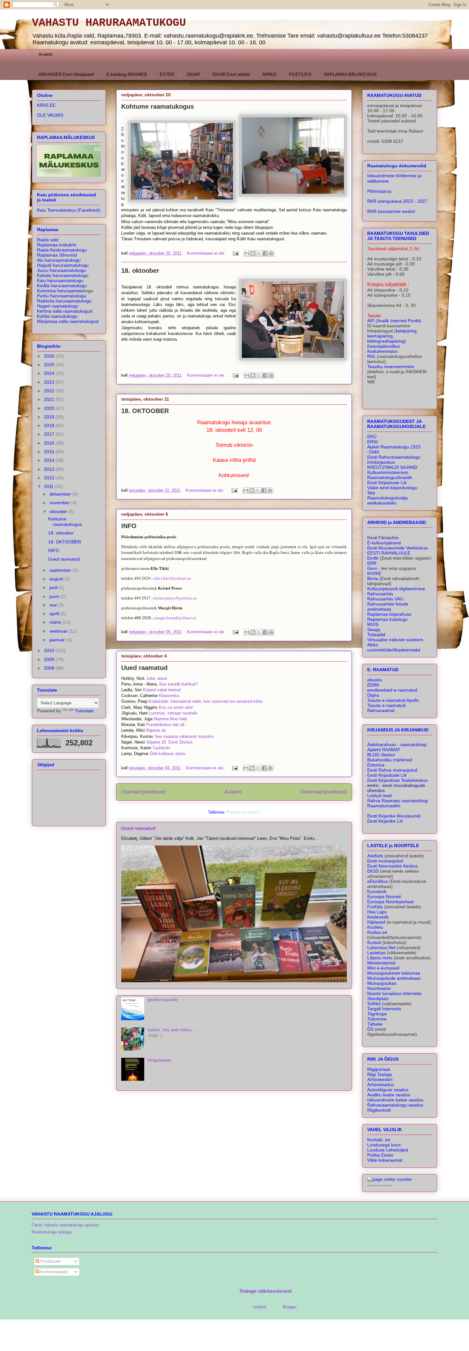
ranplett (259, 1306)
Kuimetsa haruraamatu (60, 290)
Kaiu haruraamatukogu (60, 280)
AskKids (375, 855)
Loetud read (379, 795)
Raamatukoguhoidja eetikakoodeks (387, 500)
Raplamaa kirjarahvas (389, 614)
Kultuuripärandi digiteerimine (396, 588)
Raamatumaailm (383, 805)
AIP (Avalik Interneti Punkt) (394, 320)
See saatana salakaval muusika (183, 736)
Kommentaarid (53, 1271)
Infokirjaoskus (381, 462)
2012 (50, 477)
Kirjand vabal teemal (162, 689)
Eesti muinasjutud (385, 860)
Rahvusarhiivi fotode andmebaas (387, 606)
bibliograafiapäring (386, 341)
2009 (50, 659)
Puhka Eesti (379, 1155)
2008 (50, 668)
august (56, 578)
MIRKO (269, 74)
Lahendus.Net (381, 947)
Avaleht (46, 54)
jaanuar (57, 639)
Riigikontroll (379, 1110)
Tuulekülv (161, 747)
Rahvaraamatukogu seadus (395, 1105)
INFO (129, 525)
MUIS (372, 624)
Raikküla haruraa (64, 300)
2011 (49, 486)
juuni (54, 596)
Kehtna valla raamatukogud (65, 311)
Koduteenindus (382, 351)
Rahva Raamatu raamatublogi (397, 800)
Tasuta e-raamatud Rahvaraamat (386, 708)
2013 (50, 469)
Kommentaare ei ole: (207, 253)
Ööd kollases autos (167, 753)
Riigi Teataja (379, 1074)
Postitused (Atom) (243, 812)
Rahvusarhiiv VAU (385, 598)
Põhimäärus (379, 191)
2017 (50, 434)
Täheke (375, 1024)
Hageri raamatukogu (57, 306)
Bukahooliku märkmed (389, 759)
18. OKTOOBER (145, 410)
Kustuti (374, 942)
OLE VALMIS (50, 115)
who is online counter (374, 1185)
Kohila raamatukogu (57, 316)
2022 (50, 390)
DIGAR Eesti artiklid (231, 74)
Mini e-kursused (383, 967)
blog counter (387, 1185)
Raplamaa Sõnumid (57, 255)
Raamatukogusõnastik (389, 477)
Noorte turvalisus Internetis (394, 993)
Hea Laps (377, 911)
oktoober (59, 511)
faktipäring (406, 330)
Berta (373, 578)
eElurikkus (377, 881)
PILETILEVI (300, 74)
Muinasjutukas (381, 983)
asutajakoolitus (385, 346)
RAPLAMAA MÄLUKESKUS (350, 74)
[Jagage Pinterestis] (271, 253)
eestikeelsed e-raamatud (392, 690)
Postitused (49, 1261)
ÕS (370, 1029)
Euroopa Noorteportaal (390, 901)
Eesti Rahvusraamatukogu (394, 457)
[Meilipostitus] (235, 253)
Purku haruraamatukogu (61, 295)
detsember (60, 494)
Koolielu (375, 927)
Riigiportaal (378, 1069)
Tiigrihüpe (377, 1013)
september (60, 570)
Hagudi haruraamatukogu (63, 265)
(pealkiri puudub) (162, 999)
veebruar (59, 631)
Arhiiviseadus (380, 1084)
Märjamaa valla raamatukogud (68, 321)
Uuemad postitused (143, 792)
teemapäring (380, 335)
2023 (50, 382)
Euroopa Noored (384, 896)
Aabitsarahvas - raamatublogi (397, 744)
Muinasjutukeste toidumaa (393, 973)
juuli (54, 587)
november (60, 502)
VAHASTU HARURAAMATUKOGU (109, 23)
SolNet (374, 1003)
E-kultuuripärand (384, 542)
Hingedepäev (159, 1060)
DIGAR (193, 74)
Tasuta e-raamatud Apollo (393, 700)
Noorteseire (379, 988)
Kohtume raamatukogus (157, 106)
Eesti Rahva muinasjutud (392, 770)
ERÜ (371, 436)
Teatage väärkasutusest (265, 1291)
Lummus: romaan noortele (173, 713)
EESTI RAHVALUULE (388, 553)
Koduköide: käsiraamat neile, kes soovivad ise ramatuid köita (205, 701)
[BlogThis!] (253, 253)
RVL (371, 356)
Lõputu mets (380, 957)
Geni (372, 568)
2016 (50, 443)
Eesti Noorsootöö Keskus (392, 865)
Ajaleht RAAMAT (383, 749)
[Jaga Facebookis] (265, 253)
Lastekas (376, 952)
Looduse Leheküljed (387, 1149)
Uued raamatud (144, 667)
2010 (50, 650)
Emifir (373, 558)
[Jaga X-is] (259, 253)
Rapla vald (47, 239)
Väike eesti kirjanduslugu (392, 487)
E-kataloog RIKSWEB (127, 74)
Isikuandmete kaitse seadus (395, 1099)
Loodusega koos (384, 1144)
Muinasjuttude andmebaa (393, 978)
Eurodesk (376, 891)
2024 (50, 373)
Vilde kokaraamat (384, 1160)
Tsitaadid (376, 634)
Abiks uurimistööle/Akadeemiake (394, 647)
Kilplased (376, 922)
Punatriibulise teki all (165, 724)
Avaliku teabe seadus (388, 1094)
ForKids (375, 906)
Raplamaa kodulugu (387, 619)
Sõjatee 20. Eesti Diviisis (169, 742)
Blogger (289, 1306)
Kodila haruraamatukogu (62, 285)
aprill (54, 613)
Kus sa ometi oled (175, 707)
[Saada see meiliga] (247, 253)
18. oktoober (140, 270)
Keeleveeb (378, 916)
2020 (50, 408)
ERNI (372, 441)
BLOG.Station (381, 754)
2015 (50, 451)
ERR (371, 563)
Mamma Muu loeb (170, 718)
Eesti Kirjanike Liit (385, 821)
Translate (84, 710)
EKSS (373, 871)
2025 (50, 364)
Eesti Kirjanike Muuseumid (394, 815)
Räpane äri (156, 730)
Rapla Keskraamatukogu (62, 249)
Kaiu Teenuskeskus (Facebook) (68, 210)
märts (55, 622)
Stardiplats (378, 998)
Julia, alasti (156, 678)
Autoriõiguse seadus (387, 1089)
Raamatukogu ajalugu (51, 1232)
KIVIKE (374, 573)
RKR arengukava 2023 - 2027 (397, 201)
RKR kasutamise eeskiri (391, 211)
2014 (50, 460)
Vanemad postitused (324, 792)
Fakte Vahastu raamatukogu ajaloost (65, 1225)
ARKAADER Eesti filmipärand (66, 74)
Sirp (371, 492)
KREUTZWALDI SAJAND (392, 467)
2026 (50, 356)
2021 (50, 399)
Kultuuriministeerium (387, 472)
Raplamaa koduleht (56, 244)
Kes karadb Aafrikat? (178, 684)
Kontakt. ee (378, 1139)
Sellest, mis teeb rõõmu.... (172, 1030)
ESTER (167, 74)
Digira (373, 695)
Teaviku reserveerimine (390, 366)
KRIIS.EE (46, 105)
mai (53, 604)
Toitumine (377, 1018)
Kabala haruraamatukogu (62, 275)
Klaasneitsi (169, 695)
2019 (50, 416)
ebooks (374, 679)
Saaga (373, 629)
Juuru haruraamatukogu (61, 270)
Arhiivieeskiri (379, 1079)
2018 (50, 425)
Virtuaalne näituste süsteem (395, 639)
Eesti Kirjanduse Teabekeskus (397, 780)
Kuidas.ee (377, 932)
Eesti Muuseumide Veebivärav (397, 547)
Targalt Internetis (384, 1008)
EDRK (373, 684)
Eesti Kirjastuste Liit (386, 482)
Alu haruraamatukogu (59, 260)
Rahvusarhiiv (380, 593)
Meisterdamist (381, 962)
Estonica (375, 764)
